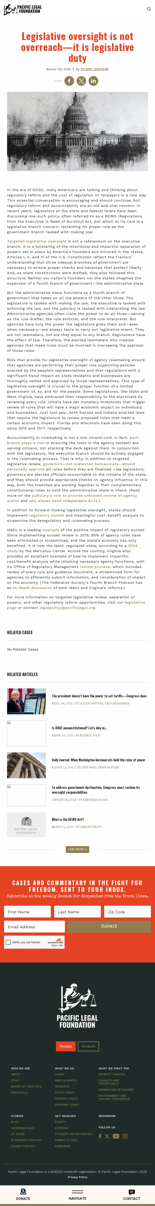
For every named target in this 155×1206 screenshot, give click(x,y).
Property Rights (112, 1074)
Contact (88, 1047)
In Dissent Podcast (26, 1140)
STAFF (15, 1080)
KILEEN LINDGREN (95, 69)
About (16, 1074)
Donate (66, 1047)
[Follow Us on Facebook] (101, 1136)
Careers (61, 1127)
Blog (15, 1121)
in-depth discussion (32, 588)
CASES (59, 1074)
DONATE (23, 1198)
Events (60, 1121)
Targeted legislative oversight (36, 241)
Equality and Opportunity (109, 1082)
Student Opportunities (73, 1134)
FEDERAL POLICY (66, 1098)
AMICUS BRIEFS (65, 1080)
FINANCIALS (19, 1092)
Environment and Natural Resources (114, 1097)
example (51, 530)
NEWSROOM (107, 1116)
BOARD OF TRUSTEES (26, 1086)
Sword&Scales (22, 1127)
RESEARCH (62, 1086)
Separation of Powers (116, 1089)
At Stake (18, 1134)
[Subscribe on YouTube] (116, 1136)
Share (58, 81)
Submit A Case (66, 1140)
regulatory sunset (46, 515)
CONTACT (131, 1198)
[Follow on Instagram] (124, 1136)
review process (95, 567)
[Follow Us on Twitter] (107, 1136)
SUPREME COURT (67, 1104)
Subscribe (63, 1146)
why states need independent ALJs (63, 501)
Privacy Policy (77, 1177)
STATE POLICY (65, 1092)
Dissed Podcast (23, 1146)
